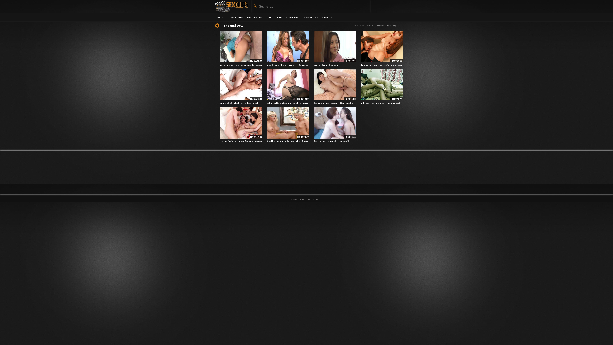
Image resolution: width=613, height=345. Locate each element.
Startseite (221, 17)
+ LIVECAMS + (293, 17)
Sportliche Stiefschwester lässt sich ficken (241, 103)
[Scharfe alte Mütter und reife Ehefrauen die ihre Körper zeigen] (288, 85)
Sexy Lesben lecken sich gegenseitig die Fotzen (338, 141)
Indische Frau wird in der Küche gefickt (380, 103)
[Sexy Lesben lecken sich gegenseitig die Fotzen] (335, 123)
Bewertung (392, 25)
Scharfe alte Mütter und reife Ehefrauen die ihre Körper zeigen (299, 103)
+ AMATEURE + (329, 17)
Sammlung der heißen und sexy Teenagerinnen (243, 65)
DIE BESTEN (237, 17)
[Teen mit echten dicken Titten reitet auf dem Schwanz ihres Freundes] (335, 85)
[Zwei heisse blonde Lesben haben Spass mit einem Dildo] (288, 123)
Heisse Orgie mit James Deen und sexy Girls (242, 141)
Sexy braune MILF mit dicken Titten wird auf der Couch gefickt (298, 65)
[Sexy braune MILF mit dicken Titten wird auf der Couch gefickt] (288, 46)
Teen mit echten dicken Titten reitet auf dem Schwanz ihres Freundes (349, 103)
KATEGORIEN (275, 17)
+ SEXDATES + (311, 17)
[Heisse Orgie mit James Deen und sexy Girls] (241, 123)
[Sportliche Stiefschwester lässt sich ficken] (241, 85)
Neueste (369, 25)
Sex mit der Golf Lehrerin (326, 65)
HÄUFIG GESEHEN (255, 17)
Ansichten (380, 25)
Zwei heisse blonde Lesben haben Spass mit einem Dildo (295, 141)
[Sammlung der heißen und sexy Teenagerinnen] (241, 46)
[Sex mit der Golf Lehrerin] (335, 46)
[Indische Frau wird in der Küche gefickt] (382, 85)
